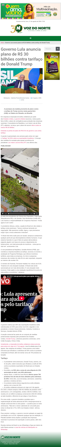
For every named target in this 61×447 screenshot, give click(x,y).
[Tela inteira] (37, 213)
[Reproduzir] (3, 213)
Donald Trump (10, 339)
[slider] (18, 213)
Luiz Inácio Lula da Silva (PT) (17, 142)
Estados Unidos (8, 119)
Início (2, 42)
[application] (20, 181)
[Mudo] (34, 213)
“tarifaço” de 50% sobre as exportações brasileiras (18, 138)
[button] (30, 38)
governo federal (20, 119)
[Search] (58, 49)
